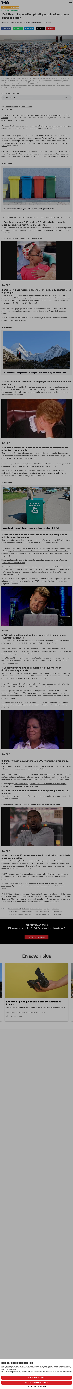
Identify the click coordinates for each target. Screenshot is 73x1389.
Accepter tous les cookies (36, 1377)
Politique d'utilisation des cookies (36, 1386)
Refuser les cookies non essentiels (36, 1382)
